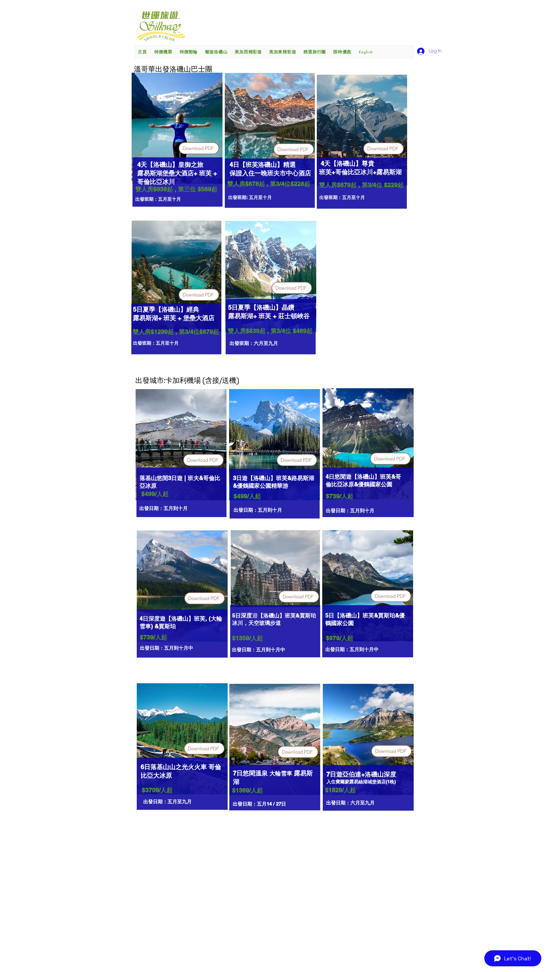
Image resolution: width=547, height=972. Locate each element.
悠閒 (340, 476)
